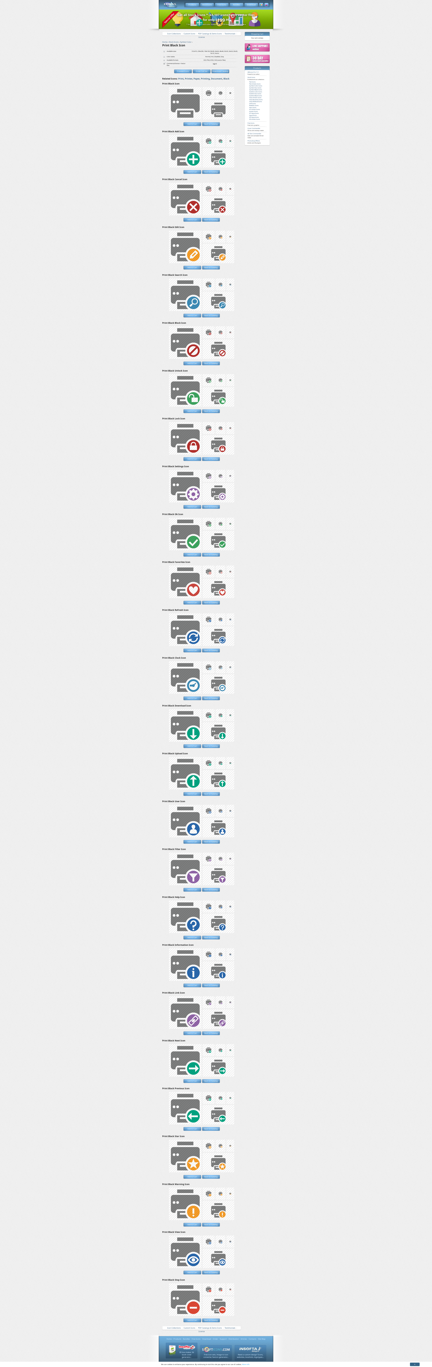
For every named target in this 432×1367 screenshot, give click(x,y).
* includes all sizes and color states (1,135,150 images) (216, 24)
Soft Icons (252, 104)
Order (215, 1339)
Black (226, 78)
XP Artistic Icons (254, 109)
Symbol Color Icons (255, 86)
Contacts (252, 1339)
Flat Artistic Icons (255, 84)
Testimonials (230, 33)
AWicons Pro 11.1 (254, 73)
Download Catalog (220, 71)
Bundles (236, 4)
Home (169, 1339)
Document (216, 78)
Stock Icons (207, 4)
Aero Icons (252, 107)
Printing (205, 78)
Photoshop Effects (254, 142)
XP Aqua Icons (254, 113)
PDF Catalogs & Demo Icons (210, 33)
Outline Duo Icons (255, 94)
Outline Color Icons (255, 92)
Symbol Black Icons (255, 90)
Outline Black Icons (255, 96)
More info (245, 1364)
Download (251, 4)
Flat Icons (252, 82)
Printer (188, 78)
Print (181, 78)
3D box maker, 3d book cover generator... (186, 1354)
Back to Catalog (211, 124)
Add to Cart (192, 124)
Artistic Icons (253, 111)
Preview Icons (183, 71)
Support (223, 1339)
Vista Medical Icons (255, 101)
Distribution (234, 1339)
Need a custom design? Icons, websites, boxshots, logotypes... (250, 1355)
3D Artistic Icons (254, 119)
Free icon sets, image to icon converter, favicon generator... (216, 1355)
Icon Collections (174, 33)
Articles (244, 1339)
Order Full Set (201, 71)
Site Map (262, 1339)
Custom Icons (189, 33)
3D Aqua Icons (254, 117)
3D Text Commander (256, 135)
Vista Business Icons (256, 100)
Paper (197, 78)
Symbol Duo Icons (255, 88)
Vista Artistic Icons (255, 98)
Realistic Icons (254, 105)
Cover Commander (256, 129)
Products (192, 4)
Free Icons (221, 4)
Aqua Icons (253, 115)
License (201, 37)
